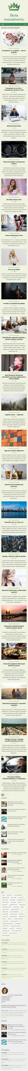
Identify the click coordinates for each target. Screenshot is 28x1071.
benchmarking (18, 895)
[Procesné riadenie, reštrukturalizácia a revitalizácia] (14, 764)
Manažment (13, 1005)
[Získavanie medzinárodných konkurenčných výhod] (14, 613)
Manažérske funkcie (5, 1005)
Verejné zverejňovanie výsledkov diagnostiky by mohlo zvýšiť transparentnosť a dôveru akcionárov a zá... (13, 957)
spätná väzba (14, 921)
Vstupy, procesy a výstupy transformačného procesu (14, 740)
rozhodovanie (18, 918)
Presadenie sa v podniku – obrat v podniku (14, 51)
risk (4, 918)
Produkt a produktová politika (14, 303)
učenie (11, 928)
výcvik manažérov (16, 930)
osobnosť (5, 911)
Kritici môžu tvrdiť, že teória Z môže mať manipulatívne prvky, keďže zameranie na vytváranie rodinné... (14, 1061)
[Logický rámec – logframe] (14, 402)
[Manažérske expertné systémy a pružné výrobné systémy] (14, 325)
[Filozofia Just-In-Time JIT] (14, 509)
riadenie (22, 916)
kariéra (12, 900)
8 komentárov (19, 878)
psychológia (13, 916)
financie (21, 897)
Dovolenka (3, 1017)
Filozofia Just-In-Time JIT (14, 522)
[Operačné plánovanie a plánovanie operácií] (14, 577)
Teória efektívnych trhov (14, 235)
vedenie (19, 928)
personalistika (14, 911)
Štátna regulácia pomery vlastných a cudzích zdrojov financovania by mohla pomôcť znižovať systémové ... (13, 951)
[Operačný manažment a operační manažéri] (14, 691)
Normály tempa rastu (14, 199)
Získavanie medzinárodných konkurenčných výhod (14, 627)
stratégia (18, 923)
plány (21, 914)
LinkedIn (3, 1001)
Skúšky (17, 1015)
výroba (4, 933)
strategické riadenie (7, 923)
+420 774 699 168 (5, 1000)
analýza (9, 895)
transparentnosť (15, 926)
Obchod (21, 1015)
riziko (10, 918)
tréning (4, 928)
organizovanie (15, 909)
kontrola (5, 902)
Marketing (9, 1015)
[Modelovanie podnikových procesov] (14, 472)
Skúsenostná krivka (14, 126)
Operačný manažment (14, 48)
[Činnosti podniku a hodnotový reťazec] (14, 149)
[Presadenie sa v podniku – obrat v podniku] (14, 38)
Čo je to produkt (14, 269)
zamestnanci (13, 933)
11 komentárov (19, 863)
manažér (22, 904)
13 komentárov (19, 854)
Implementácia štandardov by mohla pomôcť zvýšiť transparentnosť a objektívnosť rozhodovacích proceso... (13, 1067)
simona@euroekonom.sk (6, 996)
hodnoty (5, 900)
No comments (23, 1029)
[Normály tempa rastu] (14, 187)
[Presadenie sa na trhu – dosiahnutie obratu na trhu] (14, 75)
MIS (22, 907)
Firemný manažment (21, 1005)
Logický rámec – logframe (14, 414)
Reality (2, 1012)
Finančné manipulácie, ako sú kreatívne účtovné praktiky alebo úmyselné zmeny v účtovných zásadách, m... (13, 1054)
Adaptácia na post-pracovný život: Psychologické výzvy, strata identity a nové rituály (16, 803)
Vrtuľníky (19, 1010)
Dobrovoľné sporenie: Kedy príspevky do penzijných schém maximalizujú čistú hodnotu (16, 841)
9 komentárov (19, 871)
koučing (13, 902)
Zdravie (8, 1014)
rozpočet (5, 921)
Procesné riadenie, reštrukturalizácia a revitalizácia (14, 777)
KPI (19, 902)
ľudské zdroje (6, 935)
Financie (23, 1012)
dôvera (13, 897)
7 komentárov (19, 886)
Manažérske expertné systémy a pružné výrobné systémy (14, 338)
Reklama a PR (14, 1010)
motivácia (5, 909)
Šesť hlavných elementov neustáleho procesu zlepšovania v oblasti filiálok (14, 377)
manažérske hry (6, 907)
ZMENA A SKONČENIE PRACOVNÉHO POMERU (17, 852)
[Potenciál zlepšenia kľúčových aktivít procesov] (14, 651)
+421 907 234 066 (5, 998)
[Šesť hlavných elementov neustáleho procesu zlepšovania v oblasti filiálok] (14, 362)
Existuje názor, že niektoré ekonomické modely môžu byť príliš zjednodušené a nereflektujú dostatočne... (13, 963)
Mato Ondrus (16, 1035)
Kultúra (13, 1015)
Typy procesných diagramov (14, 450)
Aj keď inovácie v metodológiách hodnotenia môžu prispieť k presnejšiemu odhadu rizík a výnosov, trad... (14, 970)
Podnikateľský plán (18, 1014)
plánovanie (13, 914)
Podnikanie (18, 1012)
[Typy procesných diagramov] (14, 438)
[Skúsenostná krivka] (14, 113)
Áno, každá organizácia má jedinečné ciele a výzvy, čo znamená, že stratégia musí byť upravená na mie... (14, 944)
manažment (13, 904)
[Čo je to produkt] (14, 257)
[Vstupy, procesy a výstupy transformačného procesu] (14, 726)
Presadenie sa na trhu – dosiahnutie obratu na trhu (14, 89)
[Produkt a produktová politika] (14, 291)
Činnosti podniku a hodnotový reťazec (14, 162)
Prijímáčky (13, 1012)
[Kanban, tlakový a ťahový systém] (14, 543)
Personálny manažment (6, 1007)
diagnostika (5, 897)
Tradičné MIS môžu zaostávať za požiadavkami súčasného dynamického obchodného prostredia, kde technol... (12, 976)
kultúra (4, 904)
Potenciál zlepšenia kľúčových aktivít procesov (14, 664)
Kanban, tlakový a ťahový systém (14, 556)
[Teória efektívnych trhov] (14, 223)
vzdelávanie (5, 930)
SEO (9, 1010)
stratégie (5, 926)
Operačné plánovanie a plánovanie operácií (14, 591)
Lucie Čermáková (16, 1029)
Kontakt (14, 1007)
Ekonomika (3, 1014)
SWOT (12, 1014)
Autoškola (24, 1010)
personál (5, 914)
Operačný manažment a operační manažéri (14, 704)
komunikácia (21, 900)
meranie (16, 907)
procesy (5, 916)
